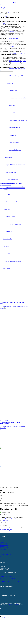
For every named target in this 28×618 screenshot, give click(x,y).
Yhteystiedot (3, 549)
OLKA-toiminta (4, 545)
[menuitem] (15, 87)
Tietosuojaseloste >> (5, 554)
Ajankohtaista (3, 543)
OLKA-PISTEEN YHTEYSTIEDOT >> (9, 581)
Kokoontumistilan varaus (7, 548)
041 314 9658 (6, 531)
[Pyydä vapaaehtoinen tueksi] (14, 429)
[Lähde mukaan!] (14, 466)
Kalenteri (2, 546)
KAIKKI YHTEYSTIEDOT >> (7, 576)
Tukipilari (2, 542)
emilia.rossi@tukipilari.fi (6, 529)
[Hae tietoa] (14, 448)
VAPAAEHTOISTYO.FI (13, 604)
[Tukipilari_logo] (3, 8)
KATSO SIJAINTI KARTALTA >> (8, 579)
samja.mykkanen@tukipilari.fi (8, 519)
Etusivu (2, 540)
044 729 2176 (6, 520)
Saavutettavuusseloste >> (7, 557)
